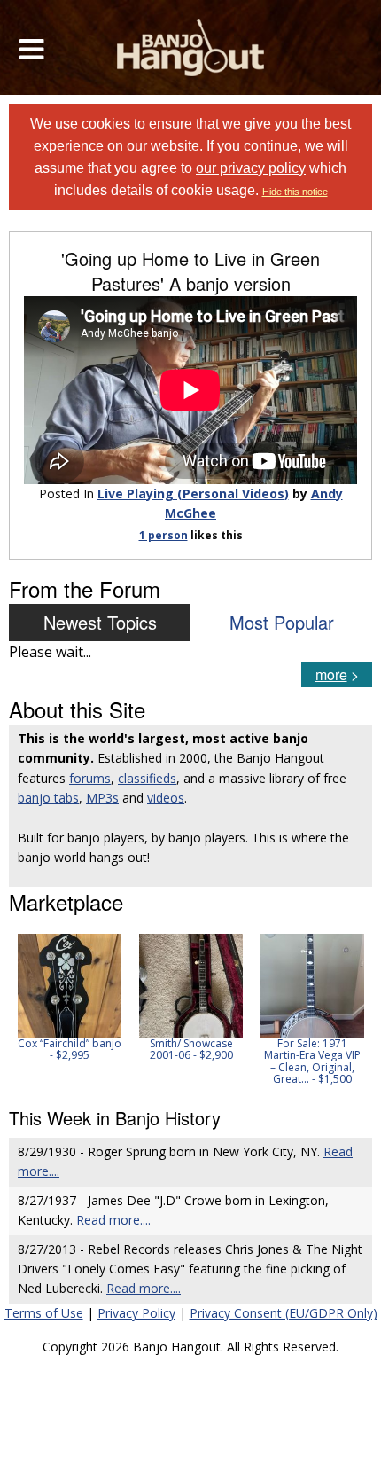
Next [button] (347, 1009)
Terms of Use (43, 1312)
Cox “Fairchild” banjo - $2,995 (69, 1049)
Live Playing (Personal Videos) (193, 493)
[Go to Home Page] (191, 47)
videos (165, 797)
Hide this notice (295, 191)
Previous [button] (18, 1009)
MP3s (102, 797)
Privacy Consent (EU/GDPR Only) (283, 1312)
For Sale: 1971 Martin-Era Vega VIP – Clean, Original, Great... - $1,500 (312, 1061)
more (331, 674)
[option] (69, 997)
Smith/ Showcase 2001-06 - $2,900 (191, 1049)
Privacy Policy (136, 1312)
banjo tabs (48, 797)
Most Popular (281, 622)
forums (90, 778)
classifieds (147, 778)
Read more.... (113, 1219)
